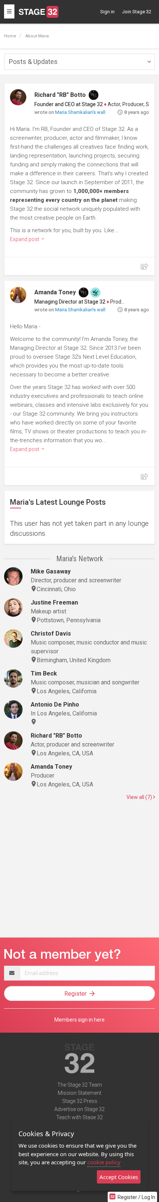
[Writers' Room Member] (93, 95)
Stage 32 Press (79, 1101)
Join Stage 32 (136, 11)
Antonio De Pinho (55, 704)
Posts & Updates (33, 61)
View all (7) (139, 797)
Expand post (25, 239)
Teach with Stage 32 (79, 1117)
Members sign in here (79, 1020)
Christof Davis (51, 633)
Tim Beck (44, 673)
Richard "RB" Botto (60, 94)
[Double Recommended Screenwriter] (95, 292)
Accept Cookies (118, 1177)
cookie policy (104, 1162)
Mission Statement (79, 1093)
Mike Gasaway (51, 571)
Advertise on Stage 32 (79, 1109)
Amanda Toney (55, 292)
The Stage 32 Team (79, 1085)
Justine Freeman (54, 602)
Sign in (107, 11)
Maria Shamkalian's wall (80, 112)
